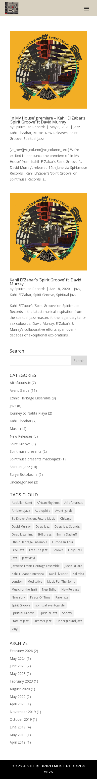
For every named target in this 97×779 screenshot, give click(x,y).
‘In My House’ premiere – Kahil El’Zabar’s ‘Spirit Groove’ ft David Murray (47, 120)
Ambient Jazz (21, 511)
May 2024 (18, 658)
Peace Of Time (40, 597)
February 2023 (21, 681)
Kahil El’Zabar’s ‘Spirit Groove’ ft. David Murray (45, 282)
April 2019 (18, 742)
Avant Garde (20, 390)
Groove (57, 550)
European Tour (62, 542)
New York (18, 597)
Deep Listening (22, 534)
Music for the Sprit (24, 589)
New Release (70, 589)
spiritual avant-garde (50, 605)
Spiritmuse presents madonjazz (35, 459)
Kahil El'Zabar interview (28, 574)
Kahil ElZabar (58, 574)
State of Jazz (20, 621)
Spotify (67, 613)
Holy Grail (75, 550)
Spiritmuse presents (26, 451)
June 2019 (18, 727)
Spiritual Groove (23, 613)
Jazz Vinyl (28, 558)
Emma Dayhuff (66, 534)
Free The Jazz (38, 550)
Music (38, 132)
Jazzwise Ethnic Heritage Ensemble (36, 566)
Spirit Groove (43, 294)
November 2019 (23, 711)
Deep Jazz (42, 526)
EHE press (44, 534)
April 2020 (18, 704)
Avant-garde (64, 511)
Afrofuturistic (20, 382)
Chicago (66, 518)
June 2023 (18, 665)
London (17, 581)
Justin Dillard (73, 566)
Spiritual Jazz (34, 138)
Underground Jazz (69, 621)
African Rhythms (48, 503)
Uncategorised (21, 482)
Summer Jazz (42, 621)
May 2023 (18, 673)
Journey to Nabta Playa (28, 413)
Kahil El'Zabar (20, 132)
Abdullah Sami (22, 503)
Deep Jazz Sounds (67, 526)
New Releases (56, 132)
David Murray (21, 526)
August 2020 (20, 689)
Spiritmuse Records (30, 126)
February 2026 (21, 650)
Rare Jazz (61, 597)
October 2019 (21, 719)
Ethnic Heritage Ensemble (30, 398)
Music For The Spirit (61, 581)
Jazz (76, 126)
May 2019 (18, 734)
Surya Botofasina (24, 474)
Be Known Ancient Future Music (33, 518)
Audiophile (42, 511)
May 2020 (18, 696)
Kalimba (78, 574)
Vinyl (15, 629)
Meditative (35, 581)
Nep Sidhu (49, 589)
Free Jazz (18, 550)
